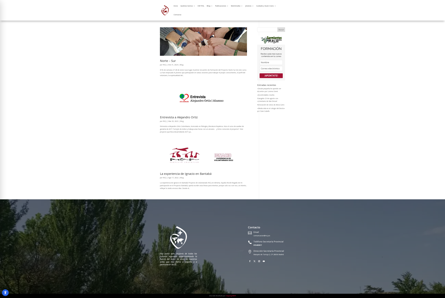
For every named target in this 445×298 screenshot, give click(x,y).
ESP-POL (201, 6)
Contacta (177, 15)
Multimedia (235, 6)
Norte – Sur (168, 61)
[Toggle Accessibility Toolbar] (5, 292)
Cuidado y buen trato (265, 6)
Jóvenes (248, 6)
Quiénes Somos (186, 6)
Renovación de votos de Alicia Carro (270, 105)
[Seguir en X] (254, 261)
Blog (208, 6)
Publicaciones (220, 6)
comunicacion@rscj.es (261, 235)
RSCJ (164, 65)
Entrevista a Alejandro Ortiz (179, 117)
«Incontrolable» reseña (265, 95)
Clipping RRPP (231, 296)
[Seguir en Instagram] (259, 261)
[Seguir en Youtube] (264, 261)
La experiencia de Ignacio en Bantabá (185, 174)
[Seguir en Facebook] (250, 261)
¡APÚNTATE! (271, 75)
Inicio (176, 6)
